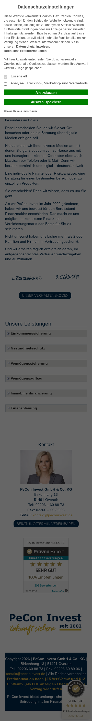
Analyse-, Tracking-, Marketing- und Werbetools (49, 83)
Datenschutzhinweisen (32, 46)
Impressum (30, 111)
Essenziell (18, 76)
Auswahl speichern (46, 101)
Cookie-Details (13, 111)
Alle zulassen (46, 92)
